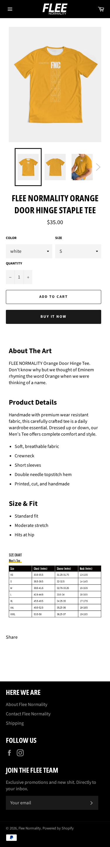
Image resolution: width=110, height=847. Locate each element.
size (58, 238)
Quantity (14, 263)
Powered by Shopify (58, 828)
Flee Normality (29, 828)
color (11, 238)
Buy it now (53, 316)
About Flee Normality (26, 704)
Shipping (15, 723)
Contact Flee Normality (28, 714)
